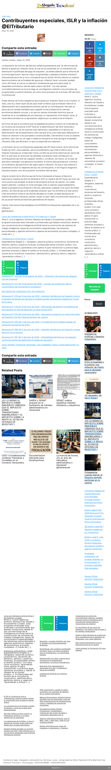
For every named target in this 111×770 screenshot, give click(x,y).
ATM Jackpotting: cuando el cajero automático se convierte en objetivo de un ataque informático (54, 692)
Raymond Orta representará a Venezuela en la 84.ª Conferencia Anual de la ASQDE (53, 668)
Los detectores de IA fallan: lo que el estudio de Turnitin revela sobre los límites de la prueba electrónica (19, 723)
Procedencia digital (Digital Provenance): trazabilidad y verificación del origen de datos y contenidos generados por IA (53, 712)
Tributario (6, 16)
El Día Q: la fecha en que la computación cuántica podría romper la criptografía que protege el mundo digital (19, 699)
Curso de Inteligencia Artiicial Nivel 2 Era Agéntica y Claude (29, 216)
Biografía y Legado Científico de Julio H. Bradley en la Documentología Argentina (55, 643)
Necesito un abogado (94, 288)
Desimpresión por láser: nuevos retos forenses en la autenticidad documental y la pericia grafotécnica (55, 660)
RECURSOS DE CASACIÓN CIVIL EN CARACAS (23, 291)
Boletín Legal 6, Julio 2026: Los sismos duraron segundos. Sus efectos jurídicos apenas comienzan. (94, 543)
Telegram (23, 268)
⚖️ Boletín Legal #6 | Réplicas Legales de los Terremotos (94, 529)
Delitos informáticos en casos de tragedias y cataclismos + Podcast (54, 727)
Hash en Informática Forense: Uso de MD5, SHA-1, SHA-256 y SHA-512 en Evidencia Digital (55, 720)
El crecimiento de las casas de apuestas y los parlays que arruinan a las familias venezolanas (91, 629)
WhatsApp (10, 268)
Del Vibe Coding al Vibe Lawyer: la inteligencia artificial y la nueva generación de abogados (18, 715)
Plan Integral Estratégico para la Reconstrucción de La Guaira (89, 644)
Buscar (88, 299)
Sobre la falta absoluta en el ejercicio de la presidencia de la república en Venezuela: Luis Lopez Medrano (91, 637)
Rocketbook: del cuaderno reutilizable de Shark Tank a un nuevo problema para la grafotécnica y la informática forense (55, 652)
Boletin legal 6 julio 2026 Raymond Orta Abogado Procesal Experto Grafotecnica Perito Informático (94, 516)
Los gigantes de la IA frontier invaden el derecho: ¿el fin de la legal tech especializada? (19, 708)
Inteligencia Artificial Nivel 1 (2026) (18, 239)
